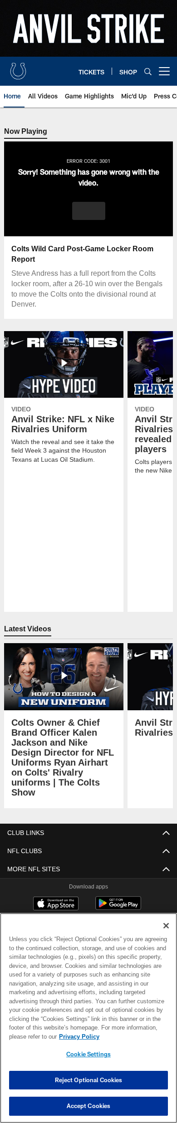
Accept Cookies (89, 1105)
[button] (89, 211)
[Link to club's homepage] (18, 67)
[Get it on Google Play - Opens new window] (118, 908)
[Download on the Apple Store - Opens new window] (55, 904)
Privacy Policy (77, 1036)
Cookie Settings (88, 1054)
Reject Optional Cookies (89, 1080)
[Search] (148, 71)
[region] (88, 1018)
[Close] (166, 926)
